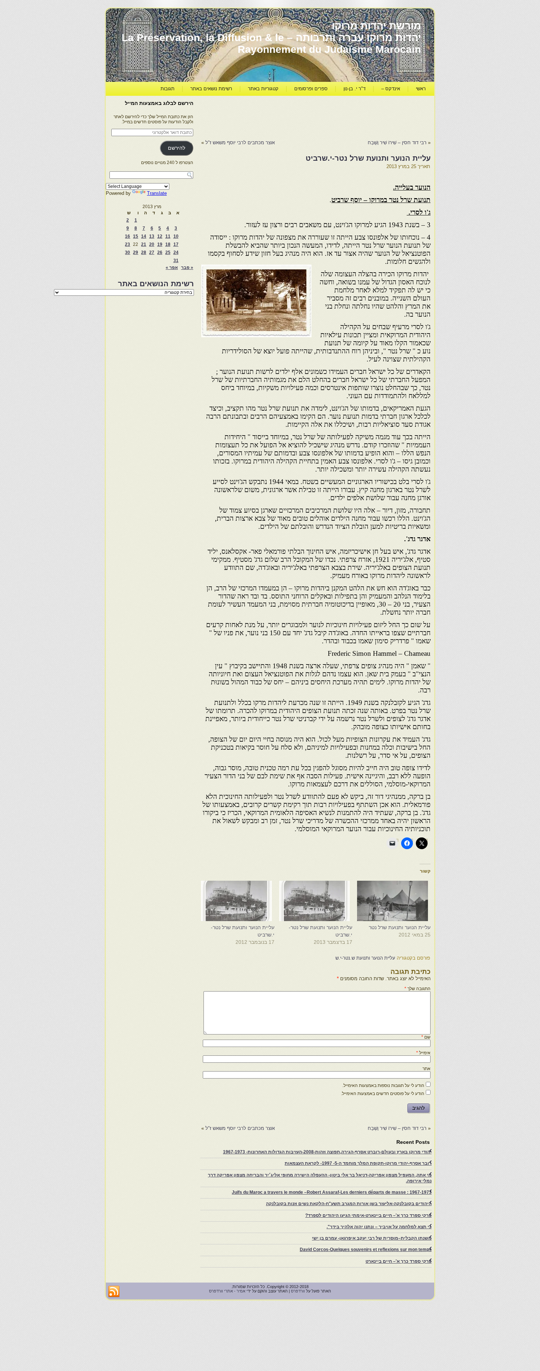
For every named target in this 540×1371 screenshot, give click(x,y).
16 (127, 236)
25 (167, 252)
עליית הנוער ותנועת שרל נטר (400, 927)
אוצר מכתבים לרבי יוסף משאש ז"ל (240, 142)
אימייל (423, 1052)
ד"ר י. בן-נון (354, 88)
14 (143, 236)
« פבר (187, 267)
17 (176, 244)
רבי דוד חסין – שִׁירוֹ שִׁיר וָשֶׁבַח (396, 142)
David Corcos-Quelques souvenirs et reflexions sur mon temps (366, 1249)
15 (135, 236)
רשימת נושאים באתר (211, 88)
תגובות (167, 88)
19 (159, 244)
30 (127, 252)
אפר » (172, 267)
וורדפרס (298, 1291)
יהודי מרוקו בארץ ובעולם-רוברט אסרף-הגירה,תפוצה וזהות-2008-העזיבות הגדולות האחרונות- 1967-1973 (327, 1151)
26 (159, 252)
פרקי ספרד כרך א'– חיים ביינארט (399, 1261)
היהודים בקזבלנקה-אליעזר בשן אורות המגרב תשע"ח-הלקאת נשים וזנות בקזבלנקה (349, 1203)
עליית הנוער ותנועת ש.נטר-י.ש (365, 958)
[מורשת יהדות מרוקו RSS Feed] (114, 1292)
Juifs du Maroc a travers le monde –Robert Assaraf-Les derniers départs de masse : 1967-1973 (332, 1192)
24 (176, 252)
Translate (157, 193)
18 (167, 244)
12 (159, 236)
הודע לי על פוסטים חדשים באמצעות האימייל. (382, 1093)
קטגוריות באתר (263, 88)
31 (176, 260)
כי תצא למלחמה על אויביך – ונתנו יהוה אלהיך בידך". (379, 1226)
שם (426, 1037)
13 (151, 236)
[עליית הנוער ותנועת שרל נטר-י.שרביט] (317, 901)
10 (176, 236)
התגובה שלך (417, 988)
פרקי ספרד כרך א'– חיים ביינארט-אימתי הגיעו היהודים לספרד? (368, 1215)
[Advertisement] (297, 115)
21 (143, 244)
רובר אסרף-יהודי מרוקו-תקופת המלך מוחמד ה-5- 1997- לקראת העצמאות (358, 1163)
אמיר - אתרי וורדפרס (227, 1291)
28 (143, 252)
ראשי (421, 88)
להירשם (176, 148)
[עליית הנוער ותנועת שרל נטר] (395, 901)
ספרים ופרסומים (311, 88)
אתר (426, 1068)
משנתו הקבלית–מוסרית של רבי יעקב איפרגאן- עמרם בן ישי (372, 1238)
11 (167, 236)
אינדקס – (390, 88)
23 (127, 244)
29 (135, 252)
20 (151, 244)
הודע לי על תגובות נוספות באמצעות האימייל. (383, 1085)
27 (151, 252)
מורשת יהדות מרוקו (376, 26)
